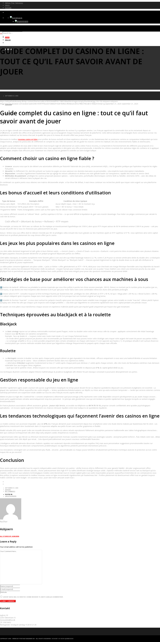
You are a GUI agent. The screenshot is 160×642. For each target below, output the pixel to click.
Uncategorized (10, 496)
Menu (7, 5)
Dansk (19, 18)
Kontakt (8, 7)
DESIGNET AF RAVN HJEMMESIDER (62, 639)
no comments (10, 491)
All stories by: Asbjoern (9, 536)
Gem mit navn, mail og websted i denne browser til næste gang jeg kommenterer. (33, 597)
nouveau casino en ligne (28, 139)
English (25, 21)
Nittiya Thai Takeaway (14, 3)
